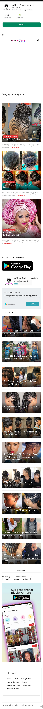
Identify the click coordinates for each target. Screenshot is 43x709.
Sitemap (24, 682)
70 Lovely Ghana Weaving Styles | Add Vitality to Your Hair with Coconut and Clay (21, 558)
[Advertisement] (21, 68)
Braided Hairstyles (10, 136)
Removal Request (12, 682)
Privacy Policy (26, 679)
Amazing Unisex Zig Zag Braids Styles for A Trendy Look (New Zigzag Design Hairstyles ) (21, 457)
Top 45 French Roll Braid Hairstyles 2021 (18, 139)
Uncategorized (9, 182)
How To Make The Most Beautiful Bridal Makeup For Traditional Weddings (20, 234)
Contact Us (27, 685)
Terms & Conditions (13, 685)
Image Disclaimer (12, 688)
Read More (15, 147)
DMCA (15, 679)
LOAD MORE (21, 570)
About (8, 679)
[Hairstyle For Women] (16, 42)
